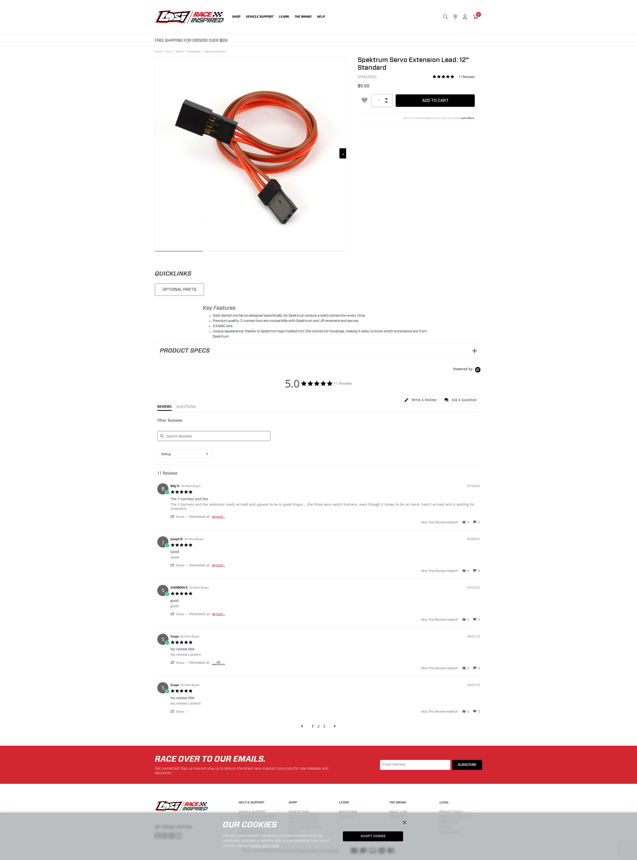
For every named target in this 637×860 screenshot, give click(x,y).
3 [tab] (274, 252)
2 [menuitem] (318, 726)
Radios (179, 51)
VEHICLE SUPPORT (252, 811)
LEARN (344, 802)
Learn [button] (284, 16)
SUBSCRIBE (467, 765)
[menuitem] (239, 17)
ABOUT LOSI (398, 811)
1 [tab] (179, 252)
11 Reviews (467, 77)
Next (342, 153)
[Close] (404, 822)
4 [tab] (322, 252)
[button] (179, 516)
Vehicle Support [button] (259, 16)
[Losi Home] (189, 17)
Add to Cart (435, 100)
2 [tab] (227, 252)
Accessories (193, 51)
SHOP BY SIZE (299, 811)
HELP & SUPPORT (251, 802)
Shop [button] (236, 16)
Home (158, 51)
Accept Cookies (373, 836)
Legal (444, 802)
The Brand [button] (303, 16)
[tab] (420, 400)
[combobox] (184, 454)
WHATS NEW (348, 811)
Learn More (467, 118)
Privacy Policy (451, 811)
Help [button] (321, 16)
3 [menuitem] (324, 726)
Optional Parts (179, 289)
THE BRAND (397, 802)
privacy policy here (265, 846)
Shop (168, 51)
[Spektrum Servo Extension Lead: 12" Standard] (250, 152)
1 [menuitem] (313, 726)
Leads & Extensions (215, 51)
